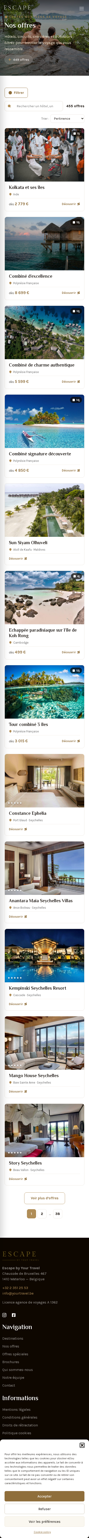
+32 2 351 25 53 (15, 1288)
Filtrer (19, 92)
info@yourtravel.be (18, 1293)
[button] (82, 1445)
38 (57, 1213)
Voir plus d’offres (44, 1198)
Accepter (44, 1496)
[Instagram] (5, 1315)
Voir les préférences (44, 1522)
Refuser (44, 1509)
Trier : (45, 119)
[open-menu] (82, 9)
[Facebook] (15, 1315)
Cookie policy (42, 1532)
